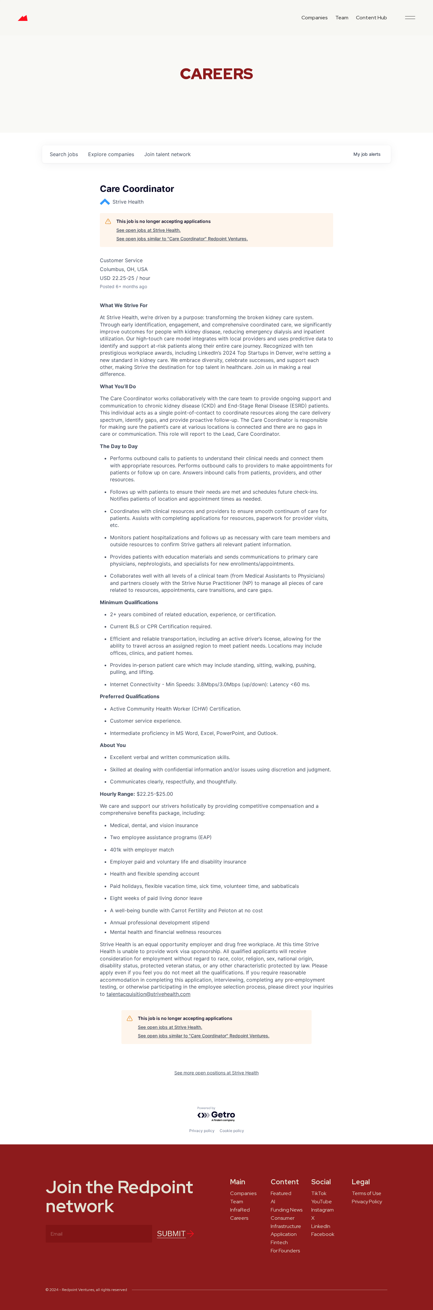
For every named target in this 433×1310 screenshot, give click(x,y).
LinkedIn (320, 1226)
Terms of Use (366, 1193)
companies (111, 154)
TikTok (318, 1193)
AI (273, 1202)
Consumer (282, 1218)
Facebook (322, 1234)
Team (341, 17)
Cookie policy (232, 1130)
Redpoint (23, 20)
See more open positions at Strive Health (216, 1072)
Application (284, 1234)
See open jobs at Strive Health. (148, 230)
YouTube (321, 1202)
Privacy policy (202, 1130)
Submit (171, 1233)
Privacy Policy (367, 1202)
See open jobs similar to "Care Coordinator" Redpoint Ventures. (182, 238)
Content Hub (371, 17)
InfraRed (240, 1210)
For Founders (285, 1251)
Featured (281, 1193)
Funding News (286, 1210)
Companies (314, 17)
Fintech (279, 1242)
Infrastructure (286, 1226)
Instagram (322, 1210)
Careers (239, 1218)
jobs (64, 154)
